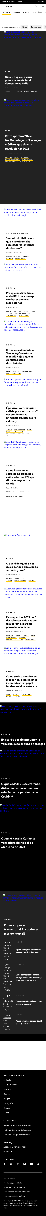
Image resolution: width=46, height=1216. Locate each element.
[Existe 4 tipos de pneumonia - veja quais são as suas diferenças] (23, 718)
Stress (21, 496)
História (37, 12)
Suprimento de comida (15, 433)
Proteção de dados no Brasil (14, 1196)
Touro (29, 429)
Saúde (26, 91)
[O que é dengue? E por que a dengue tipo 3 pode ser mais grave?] (23, 544)
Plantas (16, 694)
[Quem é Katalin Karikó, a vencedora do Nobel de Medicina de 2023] (23, 817)
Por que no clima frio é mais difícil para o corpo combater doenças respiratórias (21, 297)
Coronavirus (36, 27)
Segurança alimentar (14, 431)
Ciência (6, 12)
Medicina (8, 157)
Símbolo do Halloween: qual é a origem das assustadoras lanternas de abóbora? (20, 243)
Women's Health (11, 161)
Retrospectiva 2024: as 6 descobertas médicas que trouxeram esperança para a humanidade (21, 622)
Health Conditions (12, 159)
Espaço (7, 1108)
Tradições (27, 256)
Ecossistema (26, 694)
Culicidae (10, 696)
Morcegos (9, 94)
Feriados (9, 258)
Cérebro (16, 371)
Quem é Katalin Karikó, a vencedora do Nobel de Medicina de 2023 (18, 843)
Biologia (18, 94)
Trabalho (10, 494)
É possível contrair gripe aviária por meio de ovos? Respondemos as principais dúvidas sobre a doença (22, 414)
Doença (34, 91)
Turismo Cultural (13, 256)
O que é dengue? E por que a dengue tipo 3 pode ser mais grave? (22, 567)
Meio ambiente (10, 1085)
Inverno (9, 313)
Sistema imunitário (22, 313)
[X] (12, 1165)
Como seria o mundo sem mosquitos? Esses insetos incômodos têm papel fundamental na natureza (21, 681)
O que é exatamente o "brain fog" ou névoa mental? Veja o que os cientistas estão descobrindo (20, 356)
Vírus (27, 94)
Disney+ (40, 1)
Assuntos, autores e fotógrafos (17, 1125)
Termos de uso (9, 1178)
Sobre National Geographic (14, 1187)
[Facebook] (5, 1165)
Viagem (16, 12)
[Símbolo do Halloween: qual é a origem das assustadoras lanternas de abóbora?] (23, 219)
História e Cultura (17, 233)
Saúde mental (27, 159)
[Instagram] (19, 1165)
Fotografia (8, 1103)
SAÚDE (8, 72)
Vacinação (25, 157)
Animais (27, 12)
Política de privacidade (13, 1183)
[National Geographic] (3, 6)
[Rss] (39, 1165)
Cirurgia (22, 637)
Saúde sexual (11, 637)
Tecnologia (10, 491)
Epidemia (17, 311)
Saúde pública (29, 311)
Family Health (25, 161)
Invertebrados (20, 580)
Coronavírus (24, 315)
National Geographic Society (17, 1134)
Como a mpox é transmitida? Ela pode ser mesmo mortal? (21, 929)
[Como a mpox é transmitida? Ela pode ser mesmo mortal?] (23, 905)
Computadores (23, 491)
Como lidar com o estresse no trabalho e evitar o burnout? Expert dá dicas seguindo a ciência (21, 477)
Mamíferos (9, 91)
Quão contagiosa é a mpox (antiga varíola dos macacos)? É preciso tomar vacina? (29, 977)
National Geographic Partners (17, 1130)
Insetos (9, 580)
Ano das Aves (19, 429)
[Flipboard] (25, 1165)
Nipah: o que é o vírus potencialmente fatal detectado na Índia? (18, 80)
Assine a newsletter (12, 1)
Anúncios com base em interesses (17, 1192)
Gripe (28, 433)
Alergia (26, 635)
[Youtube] (32, 1165)
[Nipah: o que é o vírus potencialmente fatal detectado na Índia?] (23, 50)
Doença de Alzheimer (14, 639)
